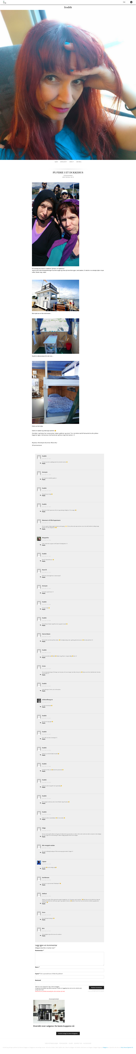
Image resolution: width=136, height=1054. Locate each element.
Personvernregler (92, 991)
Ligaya (44, 861)
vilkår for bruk (98, 991)
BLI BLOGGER (87, 1043)
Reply (43, 463)
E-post (49, 974)
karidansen (45, 877)
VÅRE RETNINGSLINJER (51, 1043)
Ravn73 (44, 570)
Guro (43, 912)
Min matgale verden (48, 845)
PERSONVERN (63, 1043)
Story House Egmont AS (127, 1047)
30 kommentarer (68, 175)
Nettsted (38, 980)
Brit (43, 928)
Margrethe (45, 538)
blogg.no (105, 1047)
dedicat (44, 893)
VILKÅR (71, 1043)
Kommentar (39, 950)
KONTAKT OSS (78, 1043)
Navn (37, 967)
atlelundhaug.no (47, 699)
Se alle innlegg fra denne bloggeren (68, 1033)
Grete (44, 666)
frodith (68, 7)
